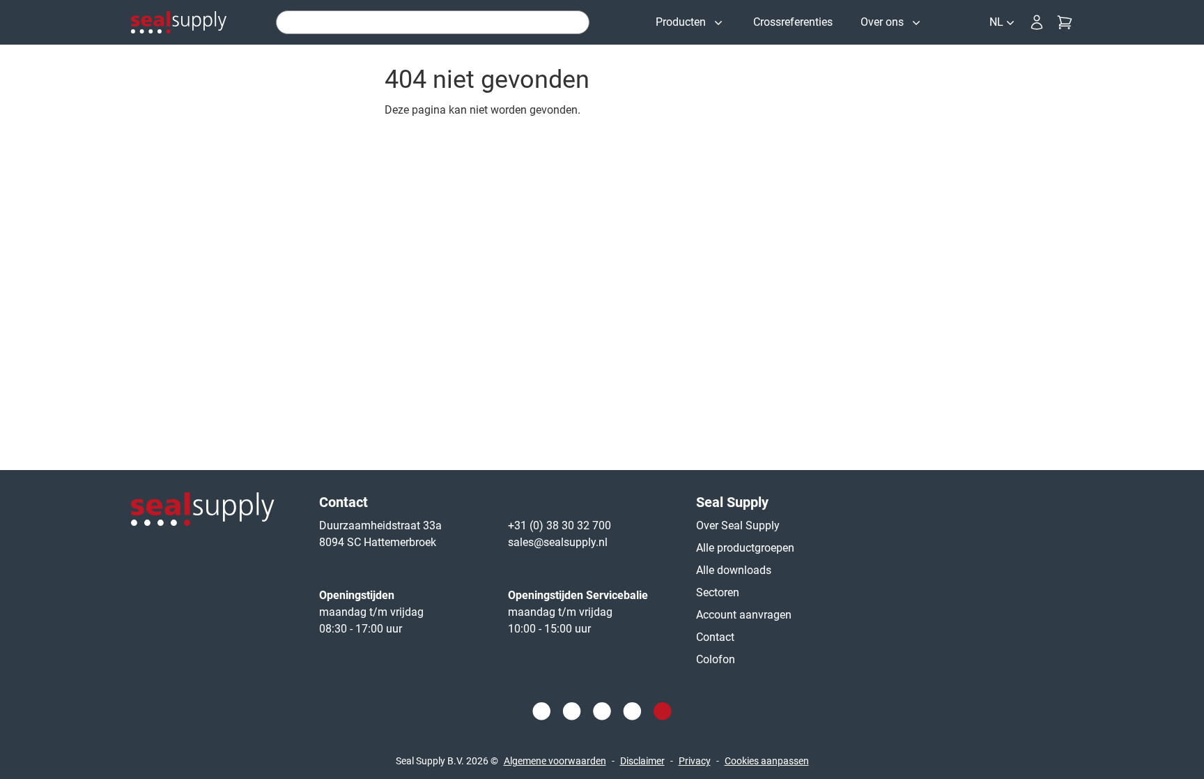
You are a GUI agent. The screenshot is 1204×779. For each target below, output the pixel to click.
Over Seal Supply (738, 525)
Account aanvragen (744, 614)
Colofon (715, 659)
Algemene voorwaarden (555, 760)
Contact (715, 637)
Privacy (695, 760)
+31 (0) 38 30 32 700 (559, 525)
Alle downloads (733, 570)
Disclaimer (642, 760)
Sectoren (717, 592)
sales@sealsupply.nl (558, 542)
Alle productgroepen (745, 547)
